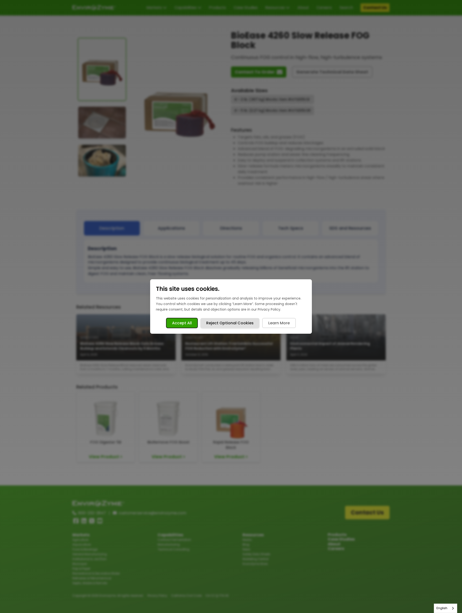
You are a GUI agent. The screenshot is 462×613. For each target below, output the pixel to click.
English (441, 608)
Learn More (279, 323)
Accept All (182, 323)
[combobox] (445, 608)
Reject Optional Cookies (230, 323)
